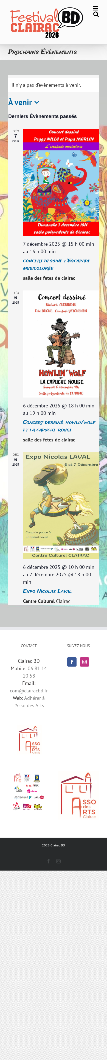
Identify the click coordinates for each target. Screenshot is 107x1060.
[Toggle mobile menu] (96, 8)
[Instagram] (84, 662)
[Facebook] (72, 662)
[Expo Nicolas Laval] (61, 505)
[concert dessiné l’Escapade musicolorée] (61, 182)
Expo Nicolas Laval (47, 591)
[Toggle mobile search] (96, 14)
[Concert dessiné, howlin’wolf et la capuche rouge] (61, 344)
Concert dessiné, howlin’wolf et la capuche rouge (59, 426)
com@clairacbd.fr (29, 690)
